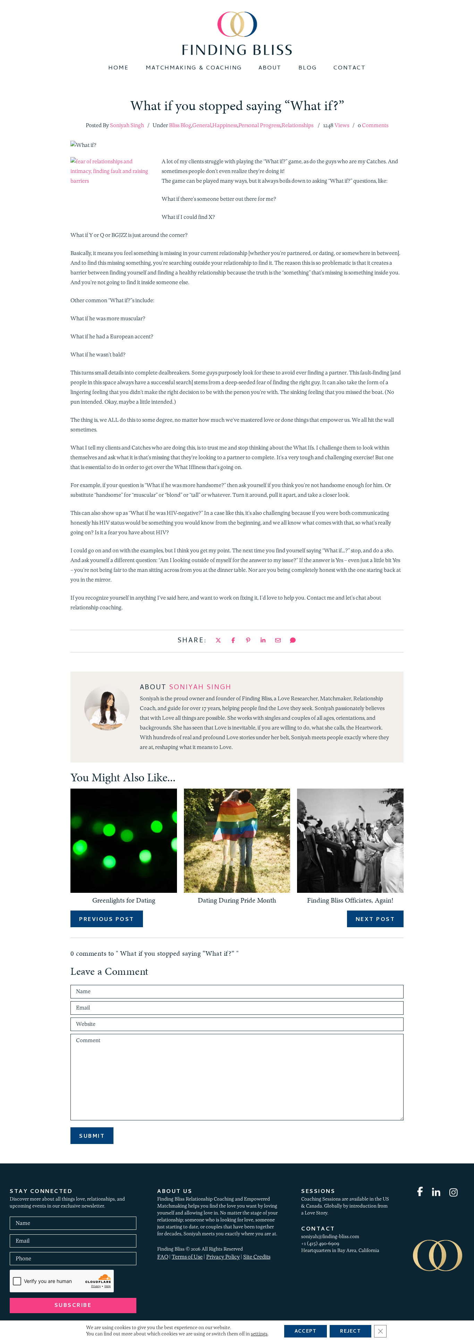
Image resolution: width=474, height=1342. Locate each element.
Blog (307, 68)
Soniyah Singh (200, 688)
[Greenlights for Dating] (123, 891)
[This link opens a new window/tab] (218, 641)
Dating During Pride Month (237, 900)
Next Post (375, 919)
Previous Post (106, 919)
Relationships (297, 126)
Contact (349, 68)
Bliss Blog (180, 126)
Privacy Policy (223, 1257)
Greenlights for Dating (123, 900)
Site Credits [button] (256, 1257)
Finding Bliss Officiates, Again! (350, 900)
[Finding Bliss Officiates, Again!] (350, 891)
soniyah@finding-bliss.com (330, 1237)
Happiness (224, 126)
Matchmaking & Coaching (194, 68)
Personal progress (259, 126)
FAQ (162, 1257)
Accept (306, 1332)
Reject (350, 1332)
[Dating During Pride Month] (237, 891)
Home (118, 68)
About (270, 68)
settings (259, 1334)
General (201, 126)
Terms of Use (187, 1257)
